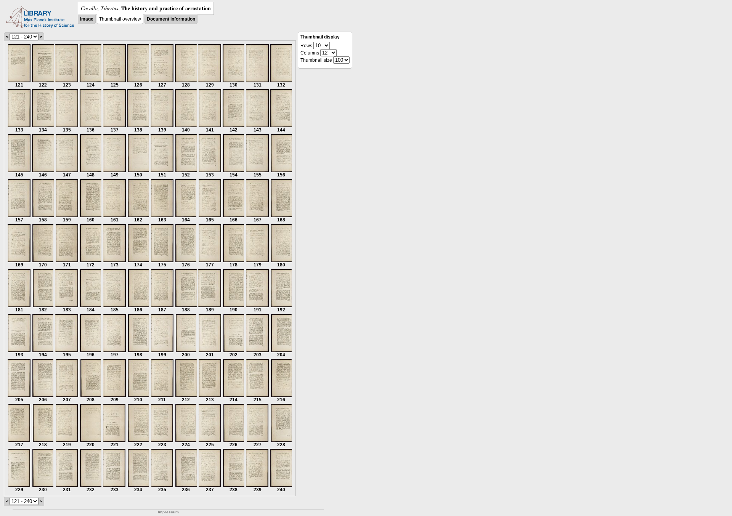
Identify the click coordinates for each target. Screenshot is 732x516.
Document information (171, 19)
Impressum (168, 512)
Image (86, 19)
